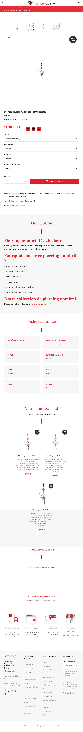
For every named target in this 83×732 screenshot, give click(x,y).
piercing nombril (40, 304)
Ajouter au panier (54, 181)
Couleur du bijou (12, 164)
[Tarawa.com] (41, 2)
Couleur (8, 154)
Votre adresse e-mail (69, 661)
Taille (6, 135)
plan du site (56, 726)
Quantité (8, 177)
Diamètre (8, 144)
